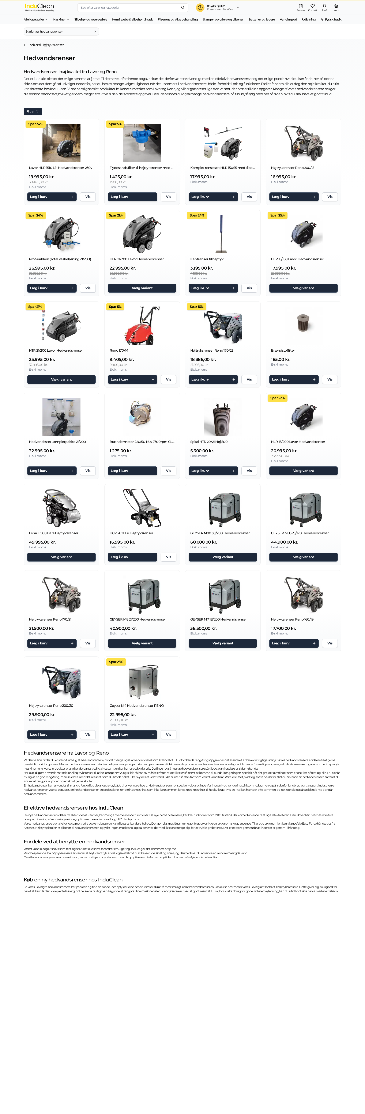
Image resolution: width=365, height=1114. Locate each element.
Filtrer (30, 111)
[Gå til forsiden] (47, 7)
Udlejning (309, 19)
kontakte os (303, 891)
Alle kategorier (34, 19)
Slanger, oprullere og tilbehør (223, 19)
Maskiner (59, 19)
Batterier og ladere (262, 19)
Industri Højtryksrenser (46, 45)
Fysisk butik (333, 19)
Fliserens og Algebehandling (178, 19)
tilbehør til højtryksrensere (280, 887)
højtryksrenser (83, 773)
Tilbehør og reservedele (91, 19)
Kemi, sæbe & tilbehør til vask (132, 19)
